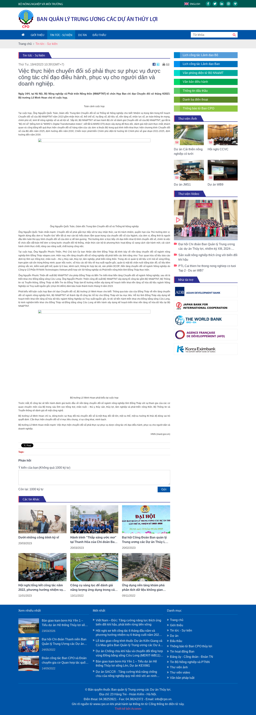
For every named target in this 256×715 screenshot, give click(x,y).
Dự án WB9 (215, 184)
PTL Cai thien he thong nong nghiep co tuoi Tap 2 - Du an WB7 (207, 268)
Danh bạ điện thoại (195, 99)
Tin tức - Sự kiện (34, 55)
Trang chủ (25, 43)
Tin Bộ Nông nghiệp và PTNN (190, 662)
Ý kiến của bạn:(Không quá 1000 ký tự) (44, 467)
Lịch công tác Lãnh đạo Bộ (200, 55)
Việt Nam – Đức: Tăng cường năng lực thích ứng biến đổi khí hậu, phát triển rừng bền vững (128, 622)
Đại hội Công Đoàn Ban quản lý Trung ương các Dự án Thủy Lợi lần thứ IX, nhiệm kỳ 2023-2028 (145, 540)
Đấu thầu (176, 641)
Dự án (174, 635)
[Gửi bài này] (167, 64)
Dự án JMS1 (182, 184)
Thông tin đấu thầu (195, 90)
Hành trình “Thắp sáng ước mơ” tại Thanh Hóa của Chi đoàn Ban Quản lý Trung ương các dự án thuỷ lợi (93, 540)
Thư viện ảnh (179, 667)
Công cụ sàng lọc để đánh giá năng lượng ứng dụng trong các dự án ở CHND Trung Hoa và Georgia (93, 588)
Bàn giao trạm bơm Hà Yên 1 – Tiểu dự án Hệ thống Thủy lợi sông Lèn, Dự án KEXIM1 (65, 623)
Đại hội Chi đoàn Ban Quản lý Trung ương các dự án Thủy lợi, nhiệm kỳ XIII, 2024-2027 (206, 220)
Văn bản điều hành (195, 81)
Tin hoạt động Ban (182, 651)
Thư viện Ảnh (187, 119)
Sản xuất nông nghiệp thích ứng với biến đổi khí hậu (207, 257)
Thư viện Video (188, 194)
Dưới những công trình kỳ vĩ (38, 537)
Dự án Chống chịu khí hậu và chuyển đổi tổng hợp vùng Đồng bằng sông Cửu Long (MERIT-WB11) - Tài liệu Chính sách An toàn (129, 654)
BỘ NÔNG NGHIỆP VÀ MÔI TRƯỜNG (40, 4)
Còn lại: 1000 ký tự (30, 489)
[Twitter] (157, 64)
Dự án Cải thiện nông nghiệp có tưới (188, 151)
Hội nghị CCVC (218, 149)
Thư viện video (180, 672)
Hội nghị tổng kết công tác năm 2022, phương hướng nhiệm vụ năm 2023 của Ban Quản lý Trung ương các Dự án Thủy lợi (41, 588)
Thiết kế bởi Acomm (128, 708)
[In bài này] (163, 64)
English (195, 4)
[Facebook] (154, 64)
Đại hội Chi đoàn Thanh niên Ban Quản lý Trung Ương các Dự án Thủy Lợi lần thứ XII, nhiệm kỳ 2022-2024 (64, 642)
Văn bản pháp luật (182, 677)
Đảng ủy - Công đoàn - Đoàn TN (191, 656)
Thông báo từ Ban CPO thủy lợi (191, 646)
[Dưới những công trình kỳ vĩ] (42, 519)
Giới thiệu (176, 625)
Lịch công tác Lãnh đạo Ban (201, 63)
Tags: (21, 452)
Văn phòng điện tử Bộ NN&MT (203, 72)
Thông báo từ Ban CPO (198, 108)
